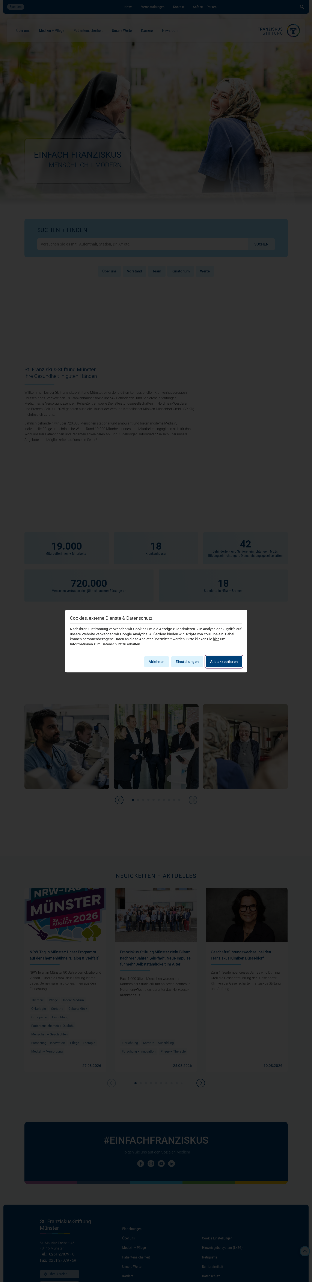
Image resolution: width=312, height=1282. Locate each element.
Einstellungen (187, 661)
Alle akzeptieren (224, 661)
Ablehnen (156, 661)
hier (216, 639)
